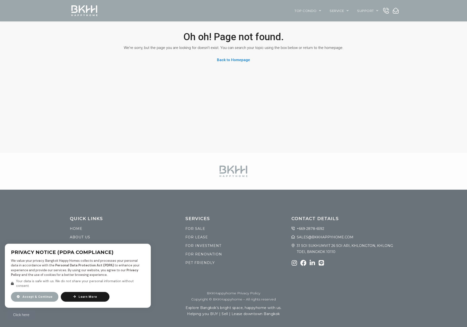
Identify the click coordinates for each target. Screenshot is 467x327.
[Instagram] (294, 263)
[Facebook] (303, 263)
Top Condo (306, 11)
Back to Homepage (233, 60)
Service (337, 11)
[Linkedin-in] (312, 263)
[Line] (321, 263)
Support (365, 11)
